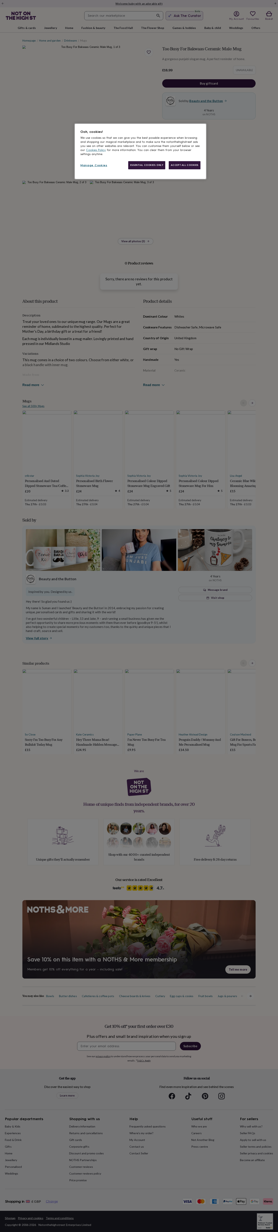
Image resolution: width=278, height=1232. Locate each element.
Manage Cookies (93, 165)
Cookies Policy (96, 150)
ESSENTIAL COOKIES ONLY (146, 165)
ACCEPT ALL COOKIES (184, 165)
